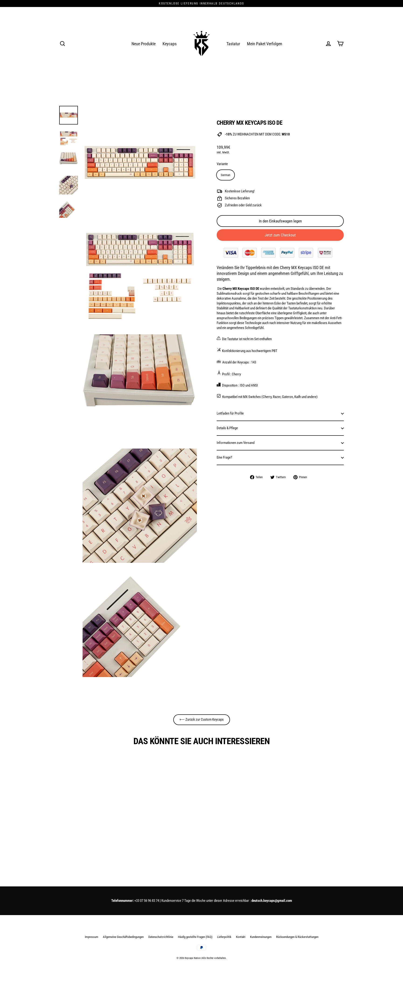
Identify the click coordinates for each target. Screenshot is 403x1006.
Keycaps (170, 43)
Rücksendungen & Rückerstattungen (297, 937)
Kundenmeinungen (260, 937)
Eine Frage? (224, 457)
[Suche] (62, 43)
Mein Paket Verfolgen (264, 43)
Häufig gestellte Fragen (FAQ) (195, 937)
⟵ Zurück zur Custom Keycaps (202, 719)
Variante (222, 164)
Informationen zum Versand (235, 443)
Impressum (91, 937)
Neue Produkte (144, 43)
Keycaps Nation (193, 958)
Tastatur (233, 43)
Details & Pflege (227, 428)
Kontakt (240, 937)
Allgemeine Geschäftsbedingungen (123, 937)
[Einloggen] (328, 43)
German (225, 175)
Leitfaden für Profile (230, 413)
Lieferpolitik (224, 937)
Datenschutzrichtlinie (160, 937)
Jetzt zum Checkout (280, 235)
